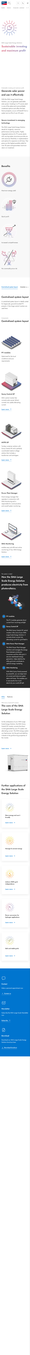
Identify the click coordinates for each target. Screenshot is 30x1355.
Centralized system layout (10, 287)
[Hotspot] (16, 600)
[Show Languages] (22, 3)
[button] (18, 3)
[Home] (4, 3)
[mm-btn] (27, 3)
